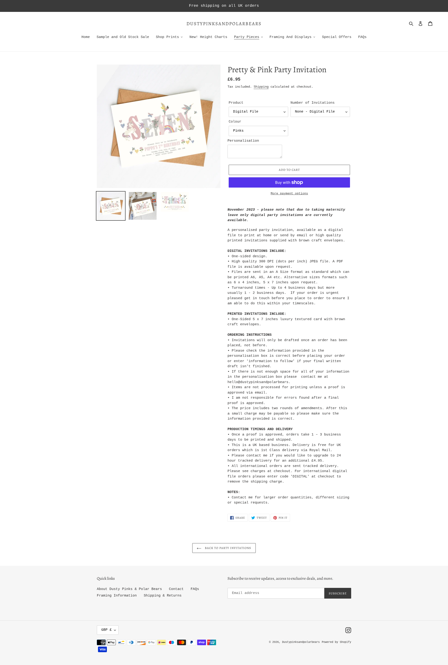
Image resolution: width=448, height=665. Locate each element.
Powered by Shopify (336, 642)
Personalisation (243, 141)
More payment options (289, 193)
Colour (235, 122)
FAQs (195, 589)
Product (236, 103)
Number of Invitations (312, 103)
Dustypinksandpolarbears (224, 24)
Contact (176, 589)
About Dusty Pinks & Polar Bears (129, 589)
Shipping (261, 87)
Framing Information (117, 596)
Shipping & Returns (163, 596)
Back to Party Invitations (227, 548)
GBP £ (106, 630)
